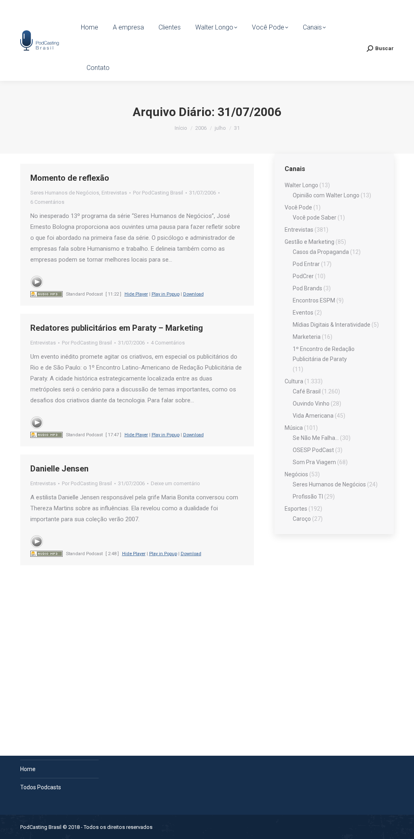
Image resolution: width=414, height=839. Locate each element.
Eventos (303, 312)
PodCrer (303, 276)
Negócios (296, 474)
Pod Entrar (306, 264)
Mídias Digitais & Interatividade (331, 324)
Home (28, 769)
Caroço (302, 519)
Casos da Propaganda (321, 252)
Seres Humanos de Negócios (64, 193)
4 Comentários (168, 343)
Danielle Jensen (59, 468)
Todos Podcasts (40, 787)
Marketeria (307, 337)
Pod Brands (307, 288)
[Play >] (36, 281)
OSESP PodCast (313, 450)
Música (294, 428)
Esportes (296, 508)
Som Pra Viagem (314, 462)
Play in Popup (166, 294)
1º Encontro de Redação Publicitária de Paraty (324, 354)
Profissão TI (308, 496)
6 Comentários (47, 202)
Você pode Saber (314, 217)
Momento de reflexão (69, 178)
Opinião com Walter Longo (326, 195)
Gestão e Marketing (309, 242)
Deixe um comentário (175, 483)
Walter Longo (301, 185)
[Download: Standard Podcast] (46, 294)
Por (158, 193)
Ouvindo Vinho (311, 403)
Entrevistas (114, 193)
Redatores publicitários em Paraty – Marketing (116, 328)
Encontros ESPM (314, 300)
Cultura (294, 381)
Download (193, 294)
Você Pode (298, 207)
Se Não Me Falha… (316, 438)
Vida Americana (313, 415)
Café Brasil (307, 391)
